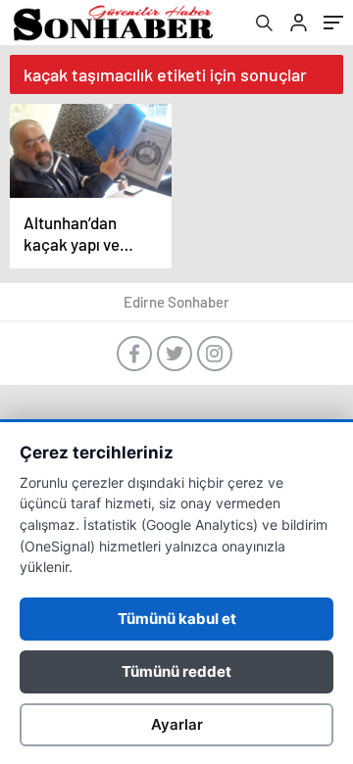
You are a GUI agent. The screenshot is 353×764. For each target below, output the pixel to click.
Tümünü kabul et (177, 618)
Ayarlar (177, 724)
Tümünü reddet (176, 671)
